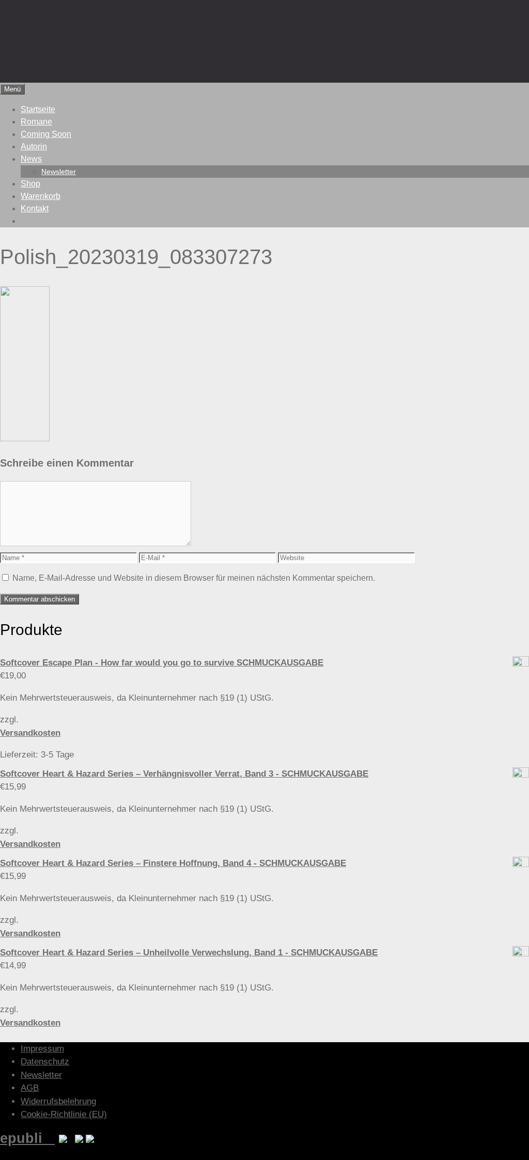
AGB (30, 1088)
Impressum (42, 1049)
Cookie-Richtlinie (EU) (64, 1114)
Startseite (38, 109)
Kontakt (35, 208)
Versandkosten (30, 733)
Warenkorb (40, 196)
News (31, 158)
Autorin (34, 146)
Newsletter (58, 171)
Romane (36, 121)
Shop (30, 183)
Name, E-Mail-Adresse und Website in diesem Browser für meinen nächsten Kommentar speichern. (193, 578)
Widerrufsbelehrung (58, 1101)
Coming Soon (46, 134)
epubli (27, 1138)
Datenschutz (45, 1061)
